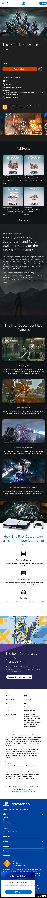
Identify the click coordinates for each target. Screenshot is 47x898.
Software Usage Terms (38, 888)
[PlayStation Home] (23, 3)
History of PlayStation (10, 831)
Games (11, 809)
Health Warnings (10, 764)
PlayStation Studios (9, 823)
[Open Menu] (2, 3)
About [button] (5, 814)
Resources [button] (7, 851)
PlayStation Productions (10, 826)
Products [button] (6, 837)
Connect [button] (6, 855)
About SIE (6, 817)
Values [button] (5, 841)
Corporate (6, 829)
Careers (5, 820)
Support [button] (6, 846)
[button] (24, 124)
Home (5, 809)
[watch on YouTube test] (36, 132)
